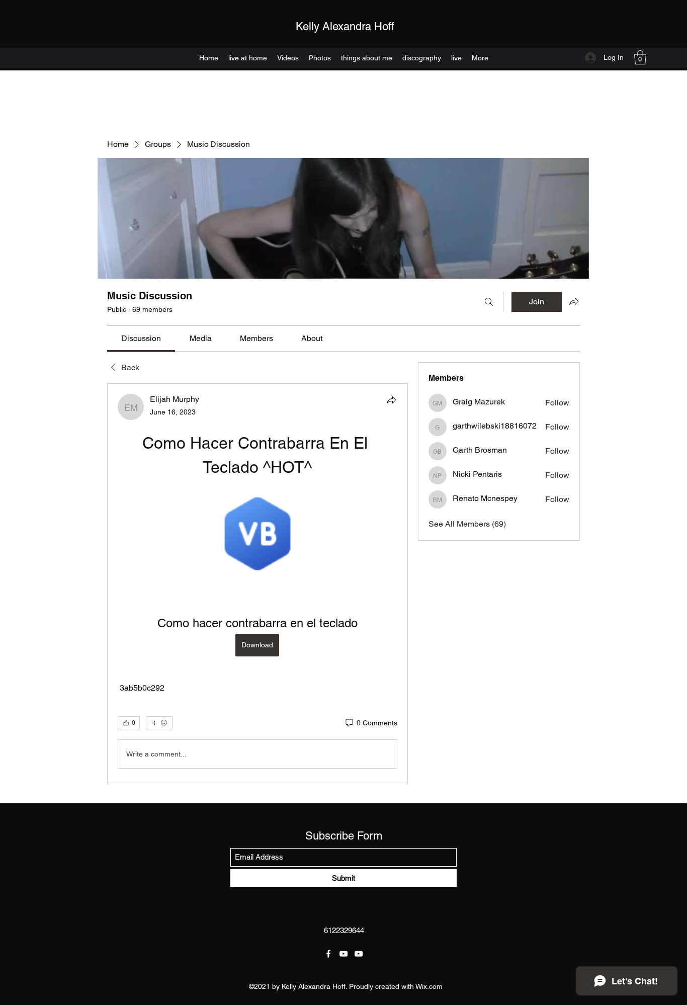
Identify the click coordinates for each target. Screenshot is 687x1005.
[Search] (489, 302)
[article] (257, 583)
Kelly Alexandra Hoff (345, 26)
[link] (141, 338)
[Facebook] (328, 954)
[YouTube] (343, 954)
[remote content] (257, 534)
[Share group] (574, 301)
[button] (640, 57)
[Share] (391, 400)
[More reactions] (159, 722)
